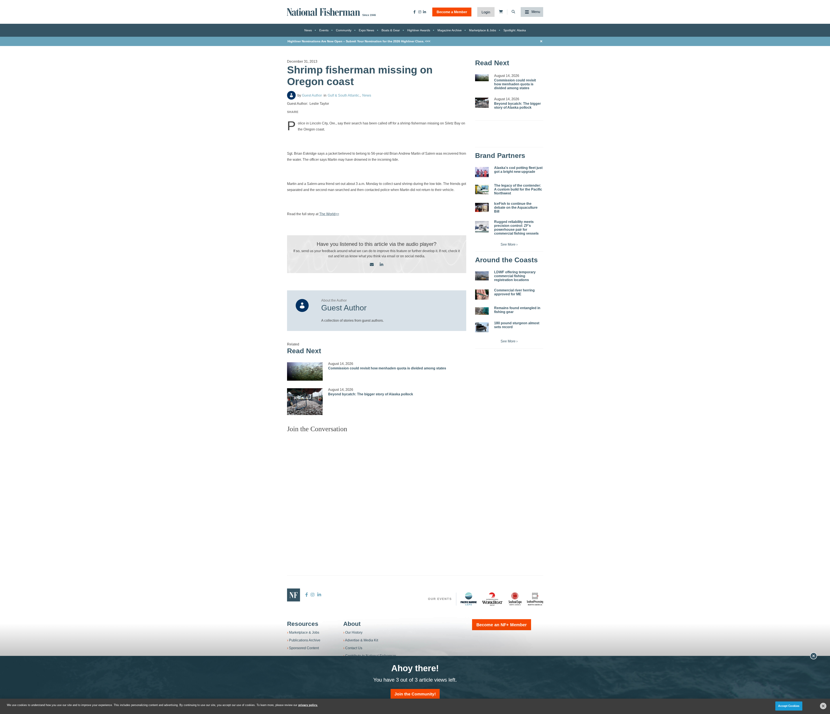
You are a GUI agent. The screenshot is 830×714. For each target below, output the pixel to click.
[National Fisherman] (324, 11)
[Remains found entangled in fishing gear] (482, 311)
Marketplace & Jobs (482, 30)
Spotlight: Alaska (514, 30)
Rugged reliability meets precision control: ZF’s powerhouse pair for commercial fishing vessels (516, 227)
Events (324, 30)
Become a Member (452, 12)
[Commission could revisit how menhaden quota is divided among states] (305, 371)
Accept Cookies (788, 706)
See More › (509, 244)
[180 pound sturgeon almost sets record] (482, 327)
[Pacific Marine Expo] (469, 599)
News (308, 30)
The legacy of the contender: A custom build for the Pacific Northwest (518, 189)
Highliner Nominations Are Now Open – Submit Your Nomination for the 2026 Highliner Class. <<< (358, 41)
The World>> (329, 214)
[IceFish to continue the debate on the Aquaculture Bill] (482, 207)
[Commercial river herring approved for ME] (482, 294)
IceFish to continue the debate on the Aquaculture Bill (516, 207)
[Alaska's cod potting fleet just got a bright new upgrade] (482, 172)
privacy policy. (308, 705)
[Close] (823, 706)
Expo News (366, 30)
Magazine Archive (449, 30)
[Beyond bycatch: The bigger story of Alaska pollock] (305, 401)
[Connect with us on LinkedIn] (381, 265)
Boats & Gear (390, 30)
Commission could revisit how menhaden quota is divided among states (387, 368)
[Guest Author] (291, 95)
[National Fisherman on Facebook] (414, 12)
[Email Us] (371, 265)
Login (486, 12)
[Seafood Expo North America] (515, 598)
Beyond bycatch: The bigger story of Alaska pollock (370, 394)
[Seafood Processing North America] (535, 599)
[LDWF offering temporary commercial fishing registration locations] (482, 275)
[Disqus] (376, 490)
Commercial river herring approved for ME (514, 292)
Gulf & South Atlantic (343, 95)
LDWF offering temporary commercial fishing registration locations (515, 276)
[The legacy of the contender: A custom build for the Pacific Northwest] (482, 189)
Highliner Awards (418, 30)
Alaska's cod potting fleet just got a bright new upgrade (518, 169)
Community (343, 30)
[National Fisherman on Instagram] (419, 12)
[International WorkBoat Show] (492, 598)
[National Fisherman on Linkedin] (424, 12)
